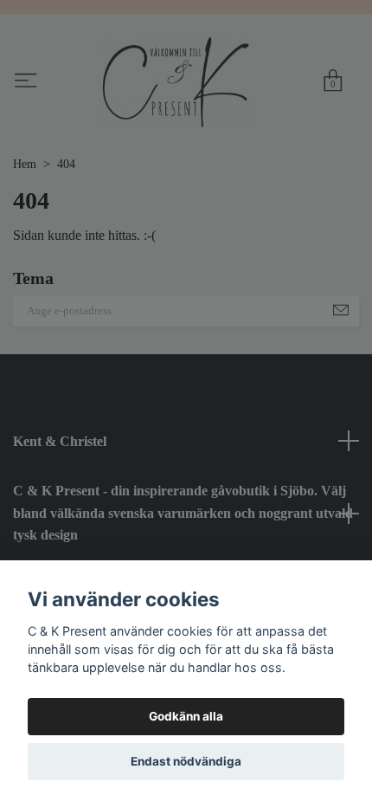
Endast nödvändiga (186, 761)
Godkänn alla (186, 716)
